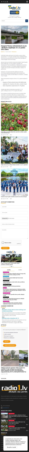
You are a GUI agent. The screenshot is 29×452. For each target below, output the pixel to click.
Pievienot (5, 248)
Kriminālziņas (6, 272)
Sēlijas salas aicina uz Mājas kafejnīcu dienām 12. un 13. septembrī (14, 164)
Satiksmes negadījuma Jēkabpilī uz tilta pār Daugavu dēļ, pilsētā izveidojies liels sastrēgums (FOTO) (14, 274)
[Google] (5, 2)
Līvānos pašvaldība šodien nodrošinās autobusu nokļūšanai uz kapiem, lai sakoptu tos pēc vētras (12, 303)
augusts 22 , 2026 (4, 373)
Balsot (7, 341)
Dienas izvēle (6, 297)
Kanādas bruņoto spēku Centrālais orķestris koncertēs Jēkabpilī (14, 196)
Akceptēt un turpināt (11, 447)
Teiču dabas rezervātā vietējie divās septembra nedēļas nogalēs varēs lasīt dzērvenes (14, 132)
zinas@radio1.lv (6, 407)
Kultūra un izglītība (7, 284)
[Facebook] (3, 2)
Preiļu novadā (6, 276)
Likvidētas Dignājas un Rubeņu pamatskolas (11, 286)
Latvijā (5, 287)
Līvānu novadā (6, 280)
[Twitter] (2, 2)
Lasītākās (20, 269)
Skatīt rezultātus (9, 345)
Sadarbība (4, 435)
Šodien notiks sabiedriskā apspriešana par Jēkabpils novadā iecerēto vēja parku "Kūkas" (13, 299)
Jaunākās (9, 269)
